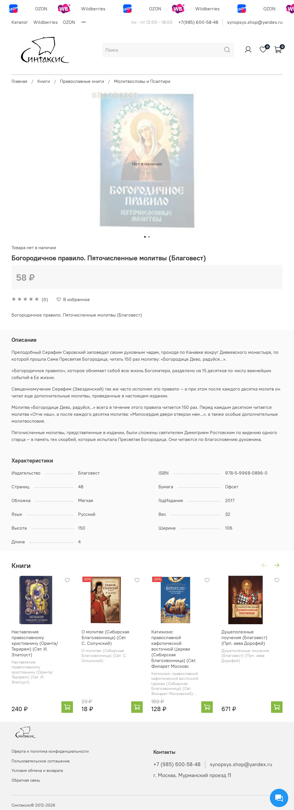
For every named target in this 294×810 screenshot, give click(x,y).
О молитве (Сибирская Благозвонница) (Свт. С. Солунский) (105, 637)
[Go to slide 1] (145, 237)
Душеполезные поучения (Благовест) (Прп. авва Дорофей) (244, 637)
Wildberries (45, 22)
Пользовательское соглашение (40, 761)
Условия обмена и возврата (37, 770)
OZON (69, 22)
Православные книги (82, 81)
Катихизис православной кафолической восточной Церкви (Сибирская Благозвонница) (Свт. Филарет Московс (173, 649)
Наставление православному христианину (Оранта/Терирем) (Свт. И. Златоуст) (34, 643)
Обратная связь (25, 780)
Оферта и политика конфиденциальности (50, 751)
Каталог (19, 22)
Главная (19, 81)
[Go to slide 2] (149, 237)
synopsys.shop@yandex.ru (255, 22)
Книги (43, 81)
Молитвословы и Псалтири (142, 81)
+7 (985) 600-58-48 (177, 764)
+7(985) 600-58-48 (198, 22)
